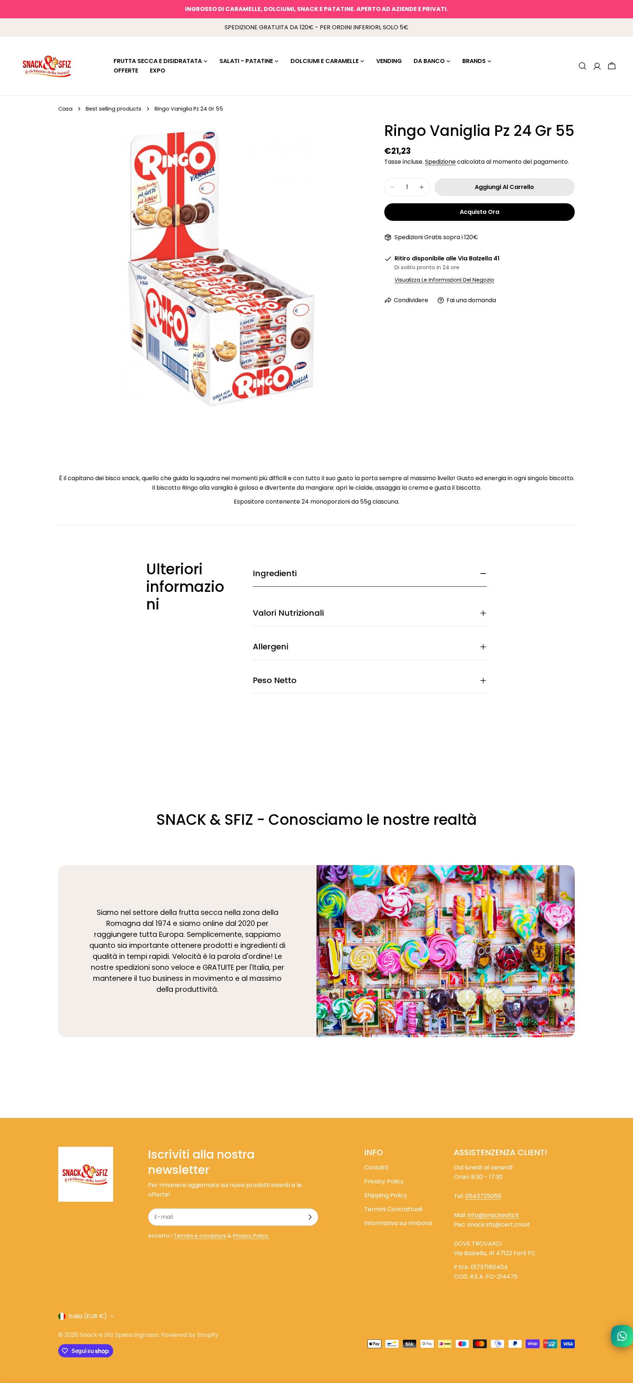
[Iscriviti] (310, 1217)
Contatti (376, 1167)
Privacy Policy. (251, 1235)
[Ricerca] (582, 66)
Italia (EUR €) (88, 1316)
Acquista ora (479, 212)
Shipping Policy (385, 1195)
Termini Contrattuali (393, 1209)
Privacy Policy (384, 1181)
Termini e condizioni (200, 1235)
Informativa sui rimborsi (398, 1223)
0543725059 (483, 1196)
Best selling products (113, 108)
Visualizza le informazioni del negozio (444, 279)
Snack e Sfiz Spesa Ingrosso (119, 1335)
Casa (65, 108)
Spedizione (440, 161)
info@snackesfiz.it (493, 1215)
